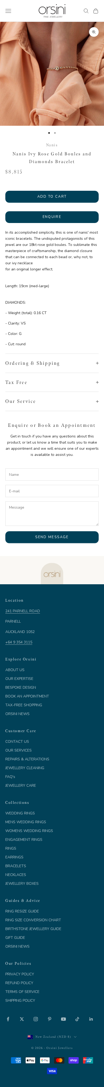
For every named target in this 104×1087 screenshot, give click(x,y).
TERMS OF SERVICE (22, 991)
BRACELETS (15, 866)
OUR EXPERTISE (19, 678)
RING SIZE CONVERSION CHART (33, 920)
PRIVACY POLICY (19, 974)
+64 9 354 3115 (18, 642)
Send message (52, 537)
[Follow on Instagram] (35, 1019)
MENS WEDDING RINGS (25, 822)
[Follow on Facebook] (8, 1019)
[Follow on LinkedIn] (91, 1019)
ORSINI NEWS (17, 713)
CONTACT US (17, 741)
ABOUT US (15, 669)
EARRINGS (14, 857)
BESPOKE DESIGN (20, 687)
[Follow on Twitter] (22, 1019)
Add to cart (52, 196)
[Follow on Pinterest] (49, 1019)
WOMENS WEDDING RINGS (29, 830)
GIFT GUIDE (15, 937)
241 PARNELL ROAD (22, 611)
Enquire (52, 216)
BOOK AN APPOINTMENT (27, 696)
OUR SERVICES (18, 750)
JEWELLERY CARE (20, 785)
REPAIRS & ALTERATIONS (27, 759)
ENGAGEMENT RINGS (23, 839)
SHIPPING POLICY (20, 1000)
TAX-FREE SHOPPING (23, 705)
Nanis (52, 145)
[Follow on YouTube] (63, 1019)
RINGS (10, 848)
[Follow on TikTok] (77, 1019)
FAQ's (10, 776)
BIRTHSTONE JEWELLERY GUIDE (33, 928)
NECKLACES (15, 874)
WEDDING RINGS (20, 813)
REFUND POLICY (19, 982)
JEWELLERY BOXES (22, 883)
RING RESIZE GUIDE (22, 911)
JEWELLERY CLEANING (24, 767)
